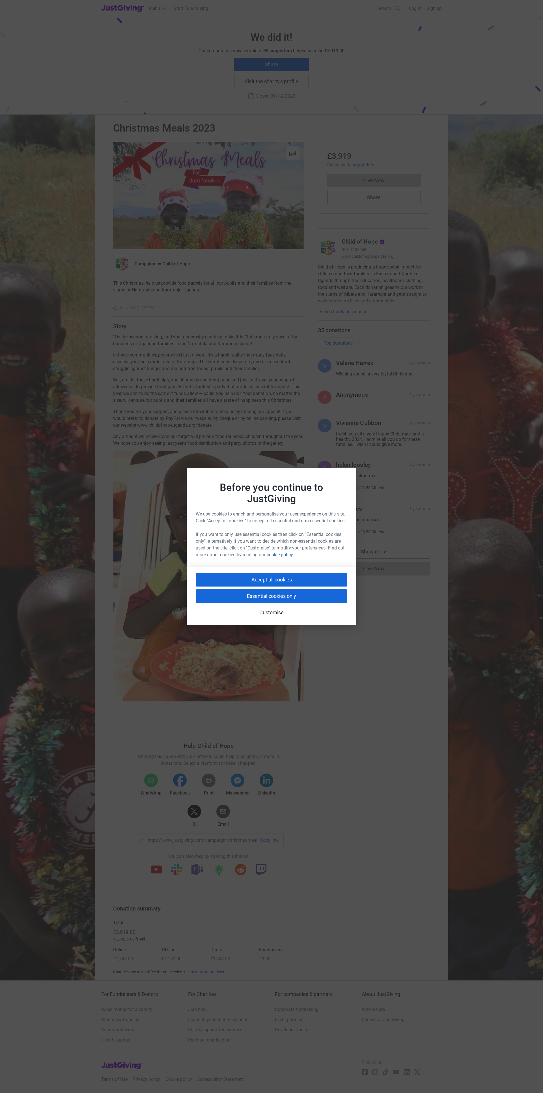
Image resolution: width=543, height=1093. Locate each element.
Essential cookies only (271, 596)
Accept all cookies (271, 580)
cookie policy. (280, 554)
